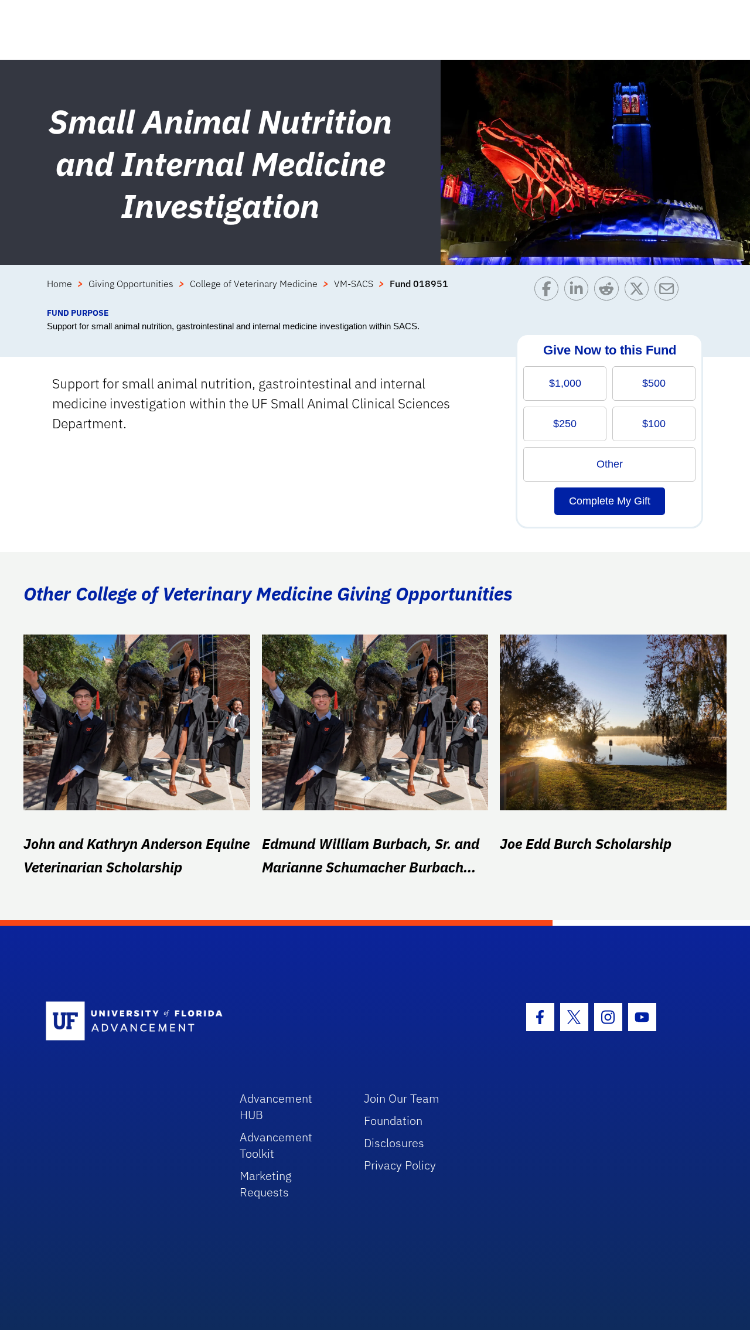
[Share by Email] (669, 291)
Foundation (393, 1120)
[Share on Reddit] (609, 291)
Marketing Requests (266, 1184)
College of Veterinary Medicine (254, 283)
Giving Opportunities (130, 283)
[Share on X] (639, 291)
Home (59, 283)
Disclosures (394, 1143)
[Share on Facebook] (549, 291)
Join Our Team (401, 1098)
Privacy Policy (400, 1165)
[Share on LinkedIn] (579, 291)
